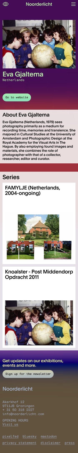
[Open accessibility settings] (5, 4)
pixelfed (10, 436)
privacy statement (19, 443)
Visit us (10, 424)
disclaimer (51, 443)
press (70, 443)
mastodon (49, 436)
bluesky (30, 436)
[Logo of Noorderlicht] (39, 4)
